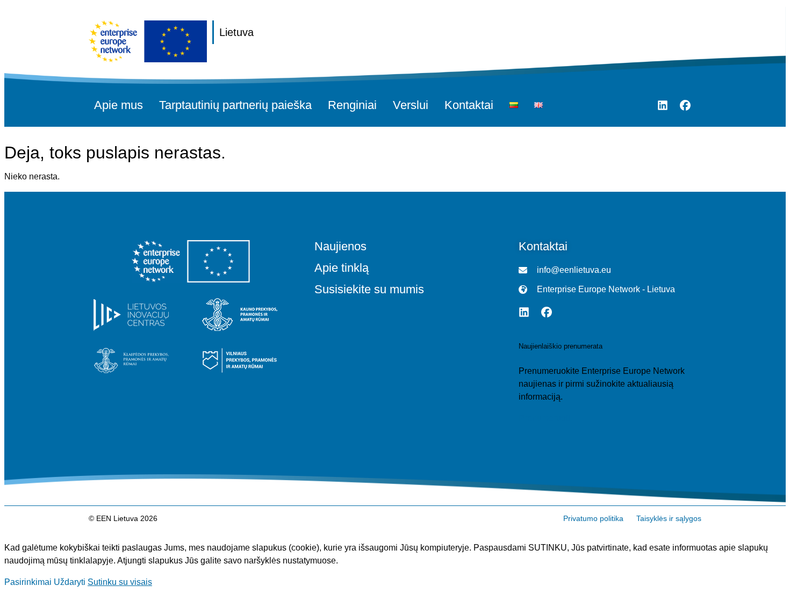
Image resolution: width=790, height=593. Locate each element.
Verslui (410, 105)
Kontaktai (468, 105)
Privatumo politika (593, 518)
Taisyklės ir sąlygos (668, 518)
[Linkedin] (662, 105)
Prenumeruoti (544, 418)
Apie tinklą (341, 268)
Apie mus (118, 105)
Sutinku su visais (120, 582)
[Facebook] (685, 105)
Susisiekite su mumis (369, 289)
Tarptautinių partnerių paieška (235, 105)
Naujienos (340, 246)
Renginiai (352, 105)
